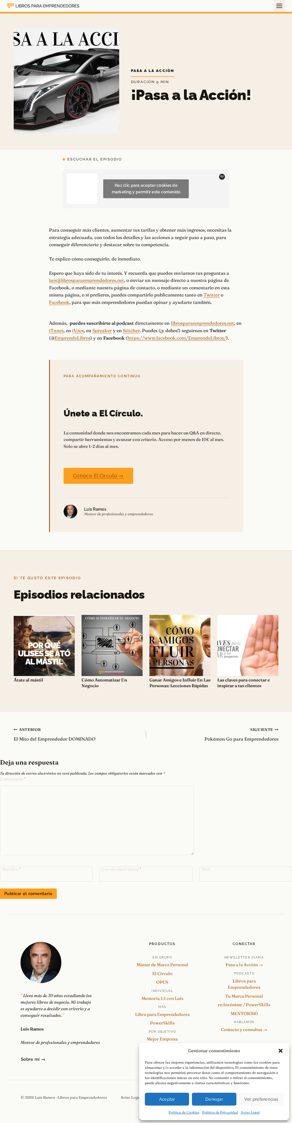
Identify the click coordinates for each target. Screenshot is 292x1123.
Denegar (214, 1099)
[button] (280, 1051)
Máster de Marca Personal (162, 964)
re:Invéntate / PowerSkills (244, 1004)
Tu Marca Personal (244, 996)
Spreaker (102, 330)
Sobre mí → (33, 1059)
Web (206, 869)
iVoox (78, 330)
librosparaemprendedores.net (202, 323)
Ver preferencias (261, 1099)
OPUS (162, 982)
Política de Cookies (184, 1112)
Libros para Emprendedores (244, 984)
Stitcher (131, 330)
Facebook (59, 302)
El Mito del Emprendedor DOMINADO (55, 734)
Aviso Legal (250, 1112)
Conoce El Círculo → (98, 476)
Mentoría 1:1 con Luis (162, 998)
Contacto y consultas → (244, 1029)
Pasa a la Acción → (244, 964)
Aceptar (167, 1099)
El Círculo (162, 973)
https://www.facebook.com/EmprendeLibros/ (176, 338)
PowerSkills (162, 1023)
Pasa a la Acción (152, 71)
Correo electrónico (121, 869)
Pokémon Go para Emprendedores (241, 734)
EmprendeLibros (72, 338)
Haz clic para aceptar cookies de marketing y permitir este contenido (146, 188)
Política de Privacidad (220, 1112)
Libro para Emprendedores (162, 1014)
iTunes (56, 330)
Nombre (11, 869)
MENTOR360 (244, 1013)
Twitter (212, 295)
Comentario (13, 779)
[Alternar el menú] (279, 6)
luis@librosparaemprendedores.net (86, 280)
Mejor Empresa (162, 1039)
